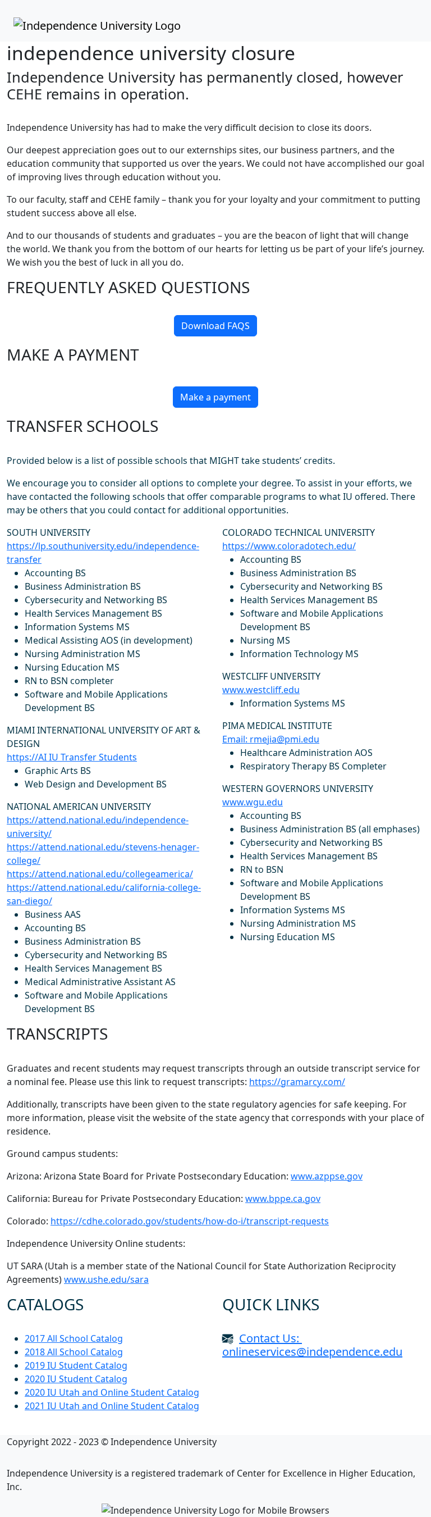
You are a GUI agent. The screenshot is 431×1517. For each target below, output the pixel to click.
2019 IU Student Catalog (76, 1365)
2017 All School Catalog (74, 1338)
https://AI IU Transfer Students (72, 757)
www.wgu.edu (252, 802)
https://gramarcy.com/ (297, 1082)
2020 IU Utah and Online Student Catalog (112, 1392)
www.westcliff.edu (261, 690)
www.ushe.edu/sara (106, 1279)
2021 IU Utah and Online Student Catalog (112, 1406)
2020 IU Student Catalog (76, 1379)
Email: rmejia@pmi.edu (270, 739)
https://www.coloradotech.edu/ (289, 546)
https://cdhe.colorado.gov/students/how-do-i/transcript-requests (190, 1221)
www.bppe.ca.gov (282, 1198)
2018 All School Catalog (74, 1352)
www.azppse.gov (327, 1176)
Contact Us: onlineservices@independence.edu (312, 1345)
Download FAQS (215, 326)
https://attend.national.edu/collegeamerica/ (100, 874)
